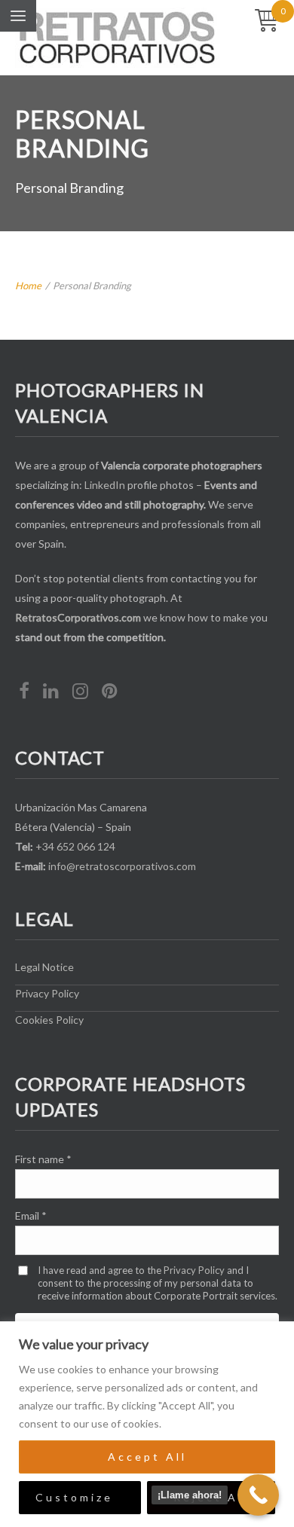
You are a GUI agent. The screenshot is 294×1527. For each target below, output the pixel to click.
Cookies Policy (49, 1019)
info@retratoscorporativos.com (122, 866)
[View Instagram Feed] (80, 692)
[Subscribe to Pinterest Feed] (110, 692)
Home (28, 285)
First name (43, 1159)
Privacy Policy (47, 993)
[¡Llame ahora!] (258, 1495)
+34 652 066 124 (75, 846)
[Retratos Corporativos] (118, 38)
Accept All (147, 1456)
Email (31, 1215)
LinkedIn (104, 484)
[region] (147, 1424)
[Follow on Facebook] (24, 692)
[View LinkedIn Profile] (51, 692)
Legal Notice (44, 966)
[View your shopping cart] (267, 21)
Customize (74, 1497)
